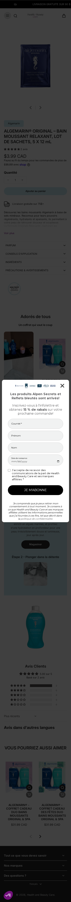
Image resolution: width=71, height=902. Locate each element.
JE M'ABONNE (35, 490)
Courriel (16, 423)
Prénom (16, 435)
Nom (14, 447)
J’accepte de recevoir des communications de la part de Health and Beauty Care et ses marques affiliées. (35, 475)
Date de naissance (19, 458)
